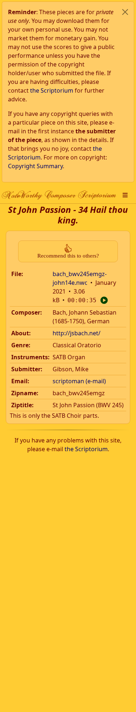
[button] (125, 195)
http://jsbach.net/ (76, 333)
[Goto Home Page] (59, 195)
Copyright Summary (35, 166)
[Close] (125, 12)
